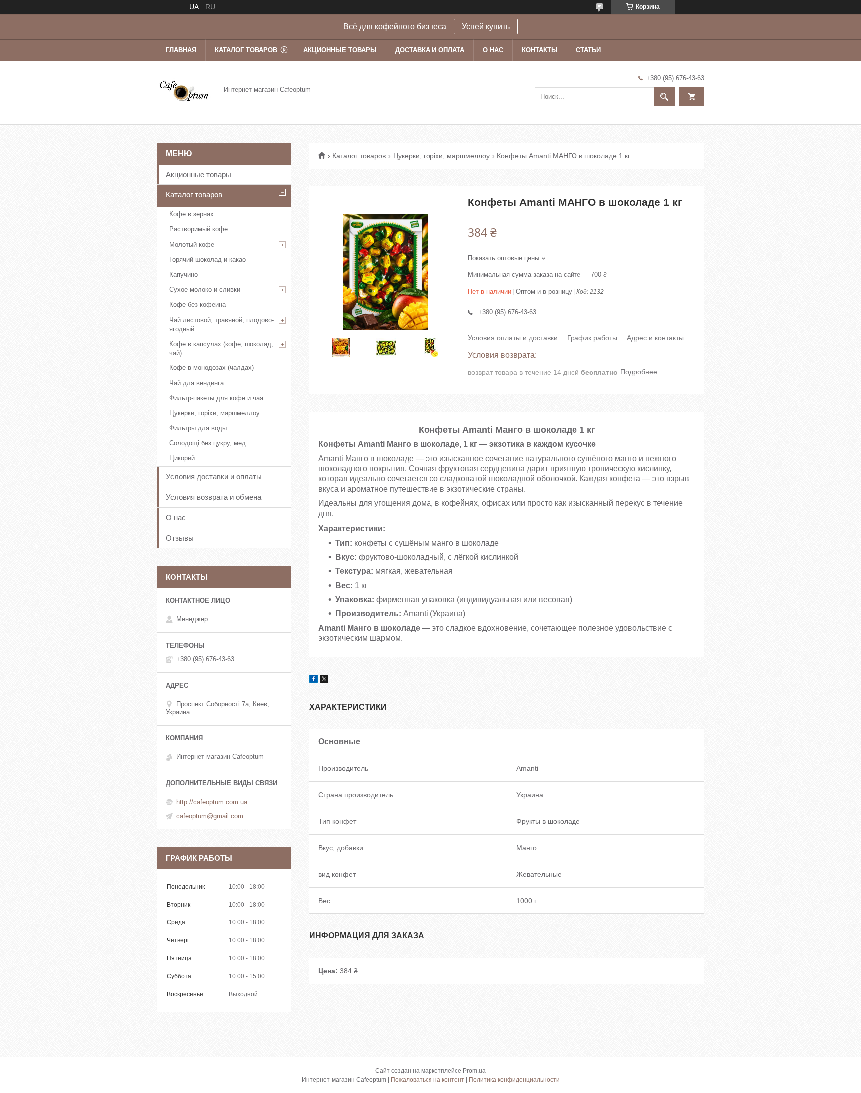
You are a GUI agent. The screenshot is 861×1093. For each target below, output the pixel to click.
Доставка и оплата (429, 50)
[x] (324, 680)
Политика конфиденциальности (514, 1079)
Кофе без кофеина (197, 304)
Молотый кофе (191, 244)
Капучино (183, 274)
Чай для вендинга (196, 383)
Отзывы (180, 538)
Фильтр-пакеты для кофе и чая (216, 398)
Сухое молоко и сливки (204, 289)
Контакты (540, 50)
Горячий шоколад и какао (207, 259)
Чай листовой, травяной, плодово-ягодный (221, 324)
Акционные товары (340, 50)
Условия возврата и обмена (213, 497)
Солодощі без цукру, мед (207, 443)
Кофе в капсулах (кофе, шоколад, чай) (221, 348)
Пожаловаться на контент (427, 1079)
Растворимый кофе (198, 229)
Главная (181, 50)
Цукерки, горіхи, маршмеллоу (441, 156)
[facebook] (313, 680)
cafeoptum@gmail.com (209, 816)
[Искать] (664, 96)
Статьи (588, 50)
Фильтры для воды (198, 428)
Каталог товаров (246, 50)
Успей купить (486, 26)
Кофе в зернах (191, 214)
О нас (493, 50)
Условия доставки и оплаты (214, 476)
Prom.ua (474, 1070)
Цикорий (182, 458)
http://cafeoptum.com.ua (211, 802)
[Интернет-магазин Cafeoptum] (184, 89)
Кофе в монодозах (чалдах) (211, 367)
